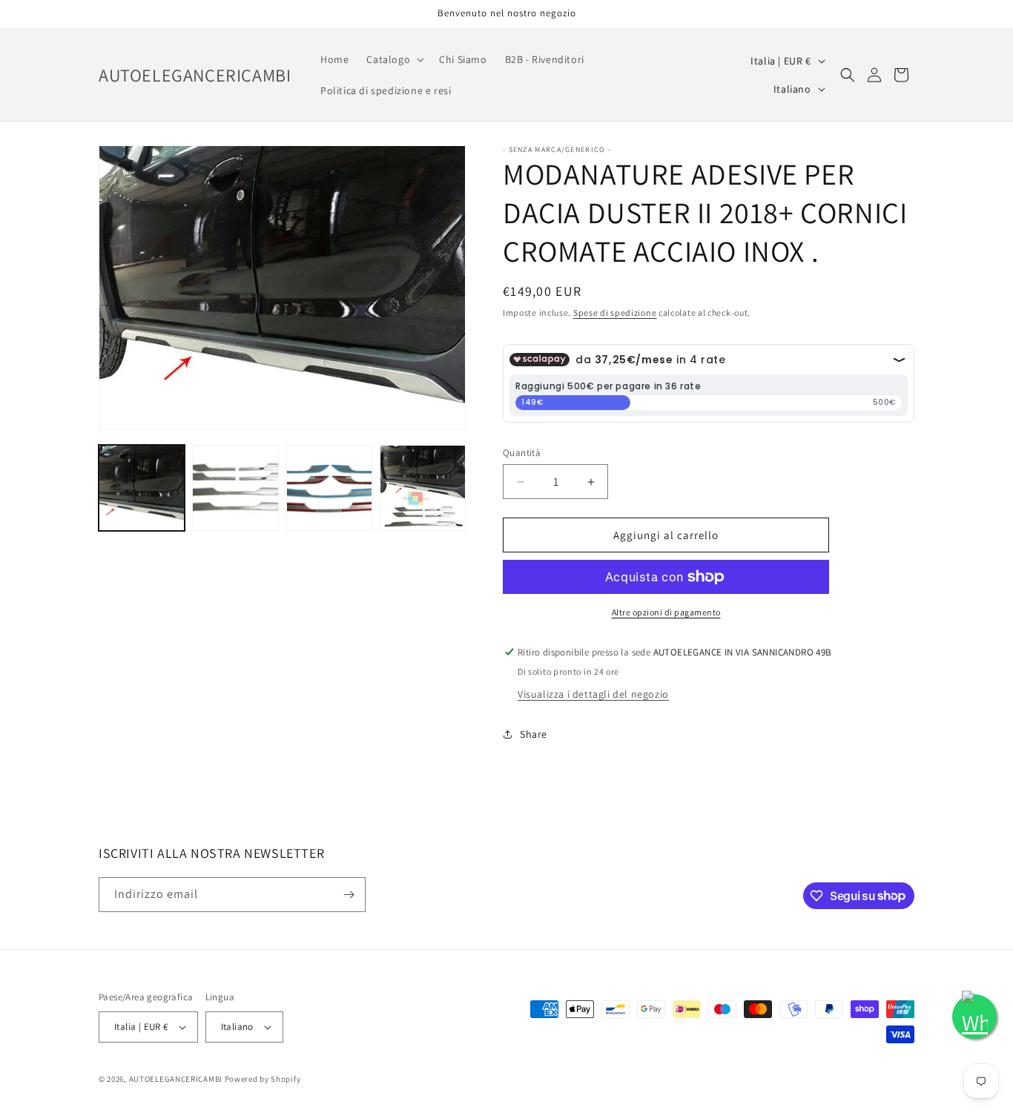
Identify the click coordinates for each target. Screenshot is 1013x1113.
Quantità (522, 452)
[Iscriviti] (348, 894)
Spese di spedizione (614, 312)
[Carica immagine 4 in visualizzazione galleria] (423, 488)
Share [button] (533, 734)
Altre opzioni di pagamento (666, 612)
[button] (393, 59)
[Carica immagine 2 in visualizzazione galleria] (235, 488)
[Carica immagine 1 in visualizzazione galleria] (142, 488)
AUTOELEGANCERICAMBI (175, 1079)
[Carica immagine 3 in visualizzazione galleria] (329, 488)
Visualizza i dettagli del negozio (593, 694)
